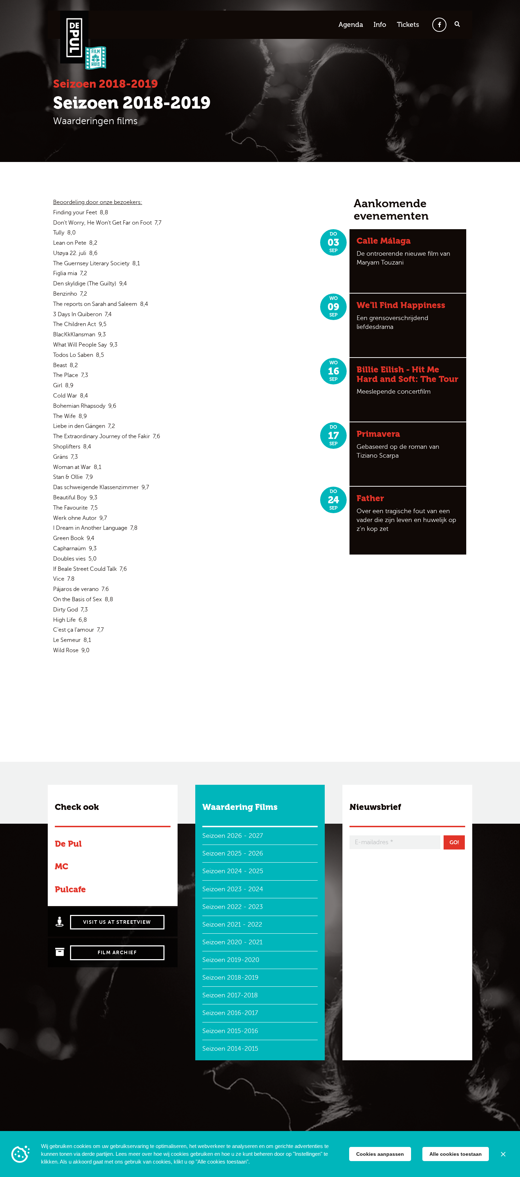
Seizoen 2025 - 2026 (232, 853)
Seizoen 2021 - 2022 (232, 924)
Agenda (351, 25)
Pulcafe (70, 889)
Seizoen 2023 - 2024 (232, 889)
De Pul (68, 844)
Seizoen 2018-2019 (230, 977)
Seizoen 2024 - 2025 (232, 871)
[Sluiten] (503, 1154)
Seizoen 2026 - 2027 (232, 835)
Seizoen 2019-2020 (230, 959)
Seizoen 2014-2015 (230, 1048)
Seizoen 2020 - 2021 (232, 942)
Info (380, 25)
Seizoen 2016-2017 (230, 1012)
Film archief (117, 952)
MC (61, 866)
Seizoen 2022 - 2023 (232, 906)
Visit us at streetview (117, 922)
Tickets (408, 25)
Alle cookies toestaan (455, 1154)
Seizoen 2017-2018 (230, 995)
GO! (454, 842)
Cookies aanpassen (380, 1154)
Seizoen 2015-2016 (230, 1030)
